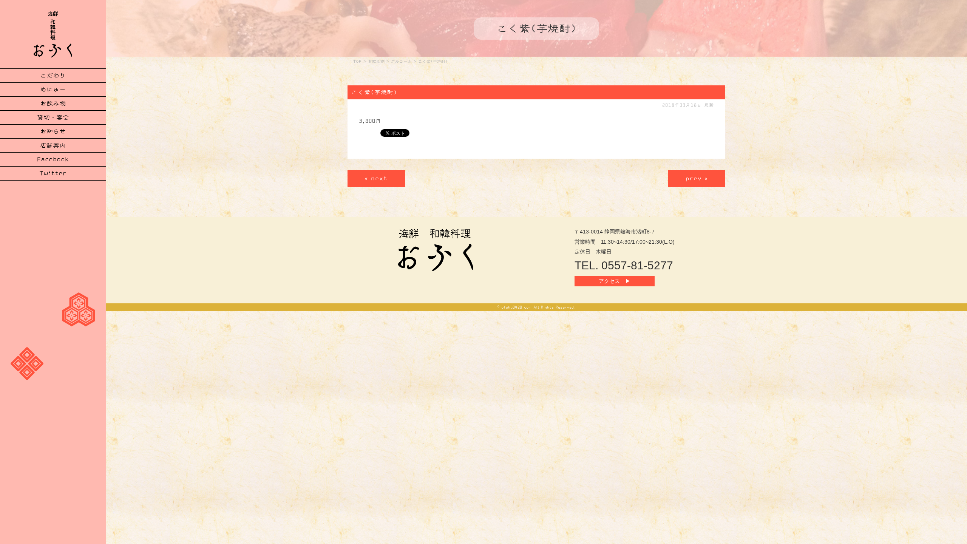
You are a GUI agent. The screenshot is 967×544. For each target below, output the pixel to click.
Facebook (53, 159)
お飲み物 (53, 103)
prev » (697, 178)
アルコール (401, 61)
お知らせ (53, 131)
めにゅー (53, 90)
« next (376, 178)
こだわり (53, 76)
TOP (357, 61)
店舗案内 (53, 145)
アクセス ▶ (614, 281)
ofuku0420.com (516, 307)
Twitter (52, 173)
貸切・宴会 (53, 117)
